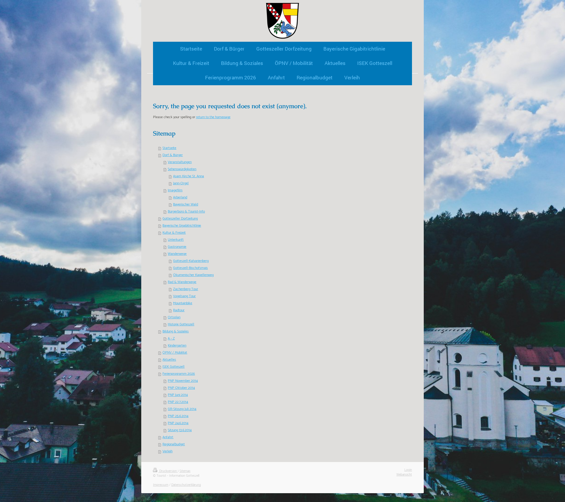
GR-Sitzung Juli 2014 (182, 409)
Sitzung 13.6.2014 (180, 430)
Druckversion (168, 471)
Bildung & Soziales (175, 331)
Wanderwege (177, 254)
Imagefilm (175, 190)
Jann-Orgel (181, 183)
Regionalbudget (173, 444)
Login (408, 470)
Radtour (179, 310)
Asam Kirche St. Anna (188, 176)
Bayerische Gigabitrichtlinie (181, 225)
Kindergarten (177, 345)
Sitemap (185, 471)
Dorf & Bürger (172, 155)
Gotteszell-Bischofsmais (190, 268)
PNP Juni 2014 (178, 395)
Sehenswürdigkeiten (182, 169)
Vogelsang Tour (184, 296)
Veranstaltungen (180, 162)
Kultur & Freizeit (174, 232)
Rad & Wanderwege (182, 282)
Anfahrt (167, 437)
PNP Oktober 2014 (181, 388)
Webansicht (404, 474)
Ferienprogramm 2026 (178, 373)
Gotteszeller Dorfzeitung (180, 218)
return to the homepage (213, 117)
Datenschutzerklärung (186, 485)
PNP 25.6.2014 (178, 416)
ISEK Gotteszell (173, 366)
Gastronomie (177, 247)
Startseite (169, 148)
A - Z (171, 338)
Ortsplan (174, 317)
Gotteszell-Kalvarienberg (191, 261)
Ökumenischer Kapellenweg (193, 275)
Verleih (167, 451)
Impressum (160, 485)
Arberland (180, 197)
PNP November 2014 (183, 381)
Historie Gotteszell (181, 324)
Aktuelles (169, 359)
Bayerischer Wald (185, 204)
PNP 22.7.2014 (178, 402)
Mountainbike (182, 303)
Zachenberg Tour (185, 289)
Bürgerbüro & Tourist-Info (186, 211)
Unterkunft (176, 239)
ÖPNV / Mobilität (174, 352)
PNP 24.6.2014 (178, 423)
